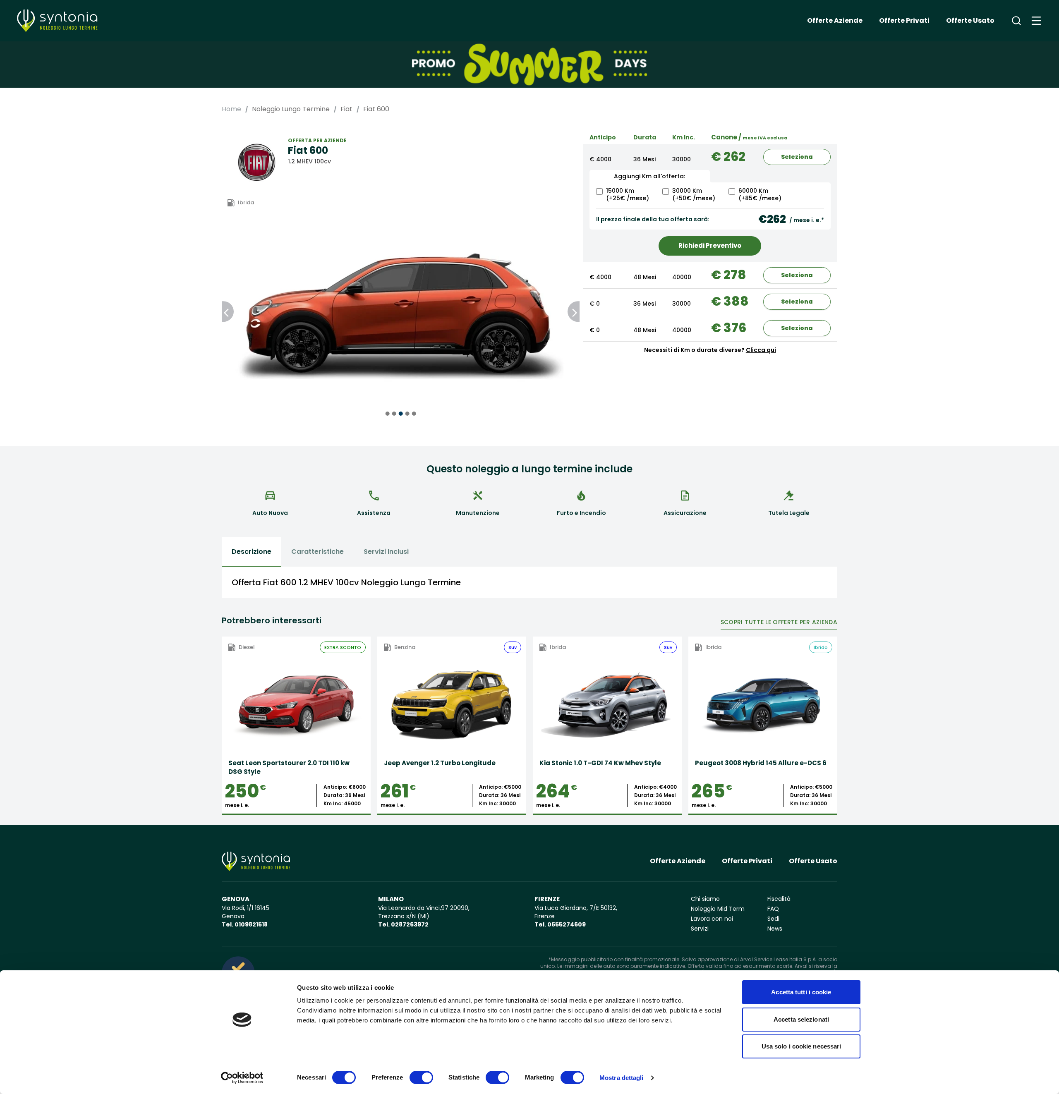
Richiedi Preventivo (709, 245)
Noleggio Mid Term (718, 909)
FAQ (773, 909)
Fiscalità (779, 899)
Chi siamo (705, 899)
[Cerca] (1016, 20)
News (774, 928)
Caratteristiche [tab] (317, 551)
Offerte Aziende (835, 20)
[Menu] (1036, 20)
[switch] (421, 1077)
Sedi (773, 918)
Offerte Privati (904, 20)
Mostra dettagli (621, 1077)
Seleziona (797, 157)
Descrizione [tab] (251, 551)
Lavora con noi (712, 918)
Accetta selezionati (801, 1019)
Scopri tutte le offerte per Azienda (779, 622)
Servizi (700, 928)
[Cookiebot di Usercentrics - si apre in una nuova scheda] (242, 1078)
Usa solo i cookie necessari (801, 1046)
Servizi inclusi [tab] (386, 551)
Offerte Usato (970, 20)
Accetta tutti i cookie (801, 992)
